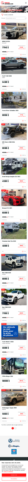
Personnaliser (14, 479)
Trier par (3, 18)
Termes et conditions (8, 471)
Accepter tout (14, 475)
